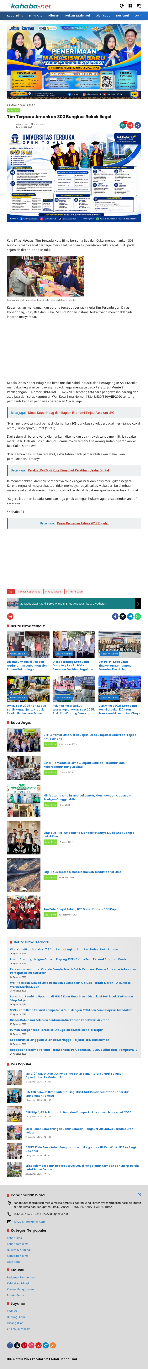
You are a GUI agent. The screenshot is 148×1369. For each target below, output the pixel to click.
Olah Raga (13, 1261)
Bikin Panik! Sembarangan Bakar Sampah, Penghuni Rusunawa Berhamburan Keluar (79, 1131)
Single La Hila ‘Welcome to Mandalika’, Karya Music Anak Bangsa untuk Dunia (89, 835)
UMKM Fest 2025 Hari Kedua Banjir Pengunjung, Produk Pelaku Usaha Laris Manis (26, 709)
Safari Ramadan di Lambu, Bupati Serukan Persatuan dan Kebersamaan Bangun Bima (84, 765)
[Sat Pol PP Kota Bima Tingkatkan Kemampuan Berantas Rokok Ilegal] (119, 644)
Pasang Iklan (15, 1323)
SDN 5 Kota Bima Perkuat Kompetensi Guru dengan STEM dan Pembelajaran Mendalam (71, 1010)
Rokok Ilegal (54, 591)
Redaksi (12, 1311)
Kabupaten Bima (18, 1255)
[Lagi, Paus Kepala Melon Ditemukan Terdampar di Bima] (23, 875)
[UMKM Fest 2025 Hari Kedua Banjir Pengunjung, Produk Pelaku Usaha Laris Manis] (28, 688)
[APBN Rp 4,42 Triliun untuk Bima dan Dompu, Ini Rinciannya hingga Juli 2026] (14, 1114)
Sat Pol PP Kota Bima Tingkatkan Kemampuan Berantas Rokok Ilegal (115, 665)
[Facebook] (115, 616)
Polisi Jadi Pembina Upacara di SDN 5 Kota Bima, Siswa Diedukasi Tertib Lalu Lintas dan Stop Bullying (71, 998)
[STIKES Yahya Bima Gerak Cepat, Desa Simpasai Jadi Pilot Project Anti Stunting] (23, 740)
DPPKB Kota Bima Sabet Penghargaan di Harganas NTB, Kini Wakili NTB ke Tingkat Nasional (82, 1149)
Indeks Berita (15, 1295)
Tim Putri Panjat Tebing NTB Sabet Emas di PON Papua (81, 909)
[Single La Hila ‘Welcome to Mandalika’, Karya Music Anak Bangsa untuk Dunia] (23, 837)
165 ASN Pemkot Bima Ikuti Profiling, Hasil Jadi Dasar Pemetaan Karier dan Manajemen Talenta (77, 1094)
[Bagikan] (138, 125)
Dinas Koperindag (30, 591)
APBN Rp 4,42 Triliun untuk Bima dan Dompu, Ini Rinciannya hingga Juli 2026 (78, 1112)
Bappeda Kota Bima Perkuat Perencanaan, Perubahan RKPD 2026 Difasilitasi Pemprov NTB (74, 1050)
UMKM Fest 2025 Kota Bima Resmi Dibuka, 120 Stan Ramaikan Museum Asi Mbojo (119, 709)
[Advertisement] (52, 227)
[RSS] (53, 1345)
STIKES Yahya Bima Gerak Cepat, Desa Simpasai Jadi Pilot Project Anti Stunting (90, 737)
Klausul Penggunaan (20, 1289)
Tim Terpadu (75, 591)
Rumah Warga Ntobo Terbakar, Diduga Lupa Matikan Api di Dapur (56, 1030)
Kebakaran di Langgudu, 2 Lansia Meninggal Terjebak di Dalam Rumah (59, 1040)
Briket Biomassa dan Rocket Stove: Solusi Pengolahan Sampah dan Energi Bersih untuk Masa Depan (82, 1168)
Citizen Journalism (18, 1329)
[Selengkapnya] (139, 1194)
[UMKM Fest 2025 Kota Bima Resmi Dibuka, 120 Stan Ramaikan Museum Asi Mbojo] (119, 688)
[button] (121, 5)
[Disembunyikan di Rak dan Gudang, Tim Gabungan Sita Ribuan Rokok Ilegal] (28, 644)
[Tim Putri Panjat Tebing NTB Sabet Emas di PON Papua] (23, 912)
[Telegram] (130, 616)
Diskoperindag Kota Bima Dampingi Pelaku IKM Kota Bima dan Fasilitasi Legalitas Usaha (73, 665)
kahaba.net (21, 124)
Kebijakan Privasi (18, 1283)
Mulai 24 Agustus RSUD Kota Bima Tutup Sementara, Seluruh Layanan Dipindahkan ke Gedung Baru (74, 1075)
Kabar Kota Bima (18, 653)
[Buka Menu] (130, 5)
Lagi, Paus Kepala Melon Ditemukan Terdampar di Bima (83, 872)
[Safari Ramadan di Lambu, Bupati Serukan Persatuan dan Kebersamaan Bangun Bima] (23, 768)
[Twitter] (122, 616)
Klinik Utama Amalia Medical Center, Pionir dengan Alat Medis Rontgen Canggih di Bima (87, 797)
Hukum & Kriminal (19, 1250)
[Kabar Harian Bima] (31, 5)
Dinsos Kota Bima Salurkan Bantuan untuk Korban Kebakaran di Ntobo (59, 1020)
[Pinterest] (24, 1345)
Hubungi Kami (16, 1317)
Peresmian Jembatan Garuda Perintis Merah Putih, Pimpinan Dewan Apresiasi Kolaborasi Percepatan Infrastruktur (73, 971)
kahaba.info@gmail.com (29, 1221)
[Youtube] (38, 1345)
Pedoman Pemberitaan (21, 1277)
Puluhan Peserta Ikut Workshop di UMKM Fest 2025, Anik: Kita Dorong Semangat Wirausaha (74, 709)
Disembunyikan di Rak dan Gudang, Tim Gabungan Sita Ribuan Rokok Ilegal (27, 665)
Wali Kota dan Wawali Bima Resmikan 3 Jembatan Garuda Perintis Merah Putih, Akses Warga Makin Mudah (70, 985)
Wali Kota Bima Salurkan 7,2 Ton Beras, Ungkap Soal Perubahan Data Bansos (64, 949)
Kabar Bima (13, 110)
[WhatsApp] (138, 616)
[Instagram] (31, 1345)
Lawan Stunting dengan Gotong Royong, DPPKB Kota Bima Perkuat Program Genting (70, 959)
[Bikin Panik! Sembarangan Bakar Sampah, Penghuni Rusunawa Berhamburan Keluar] (14, 1132)
